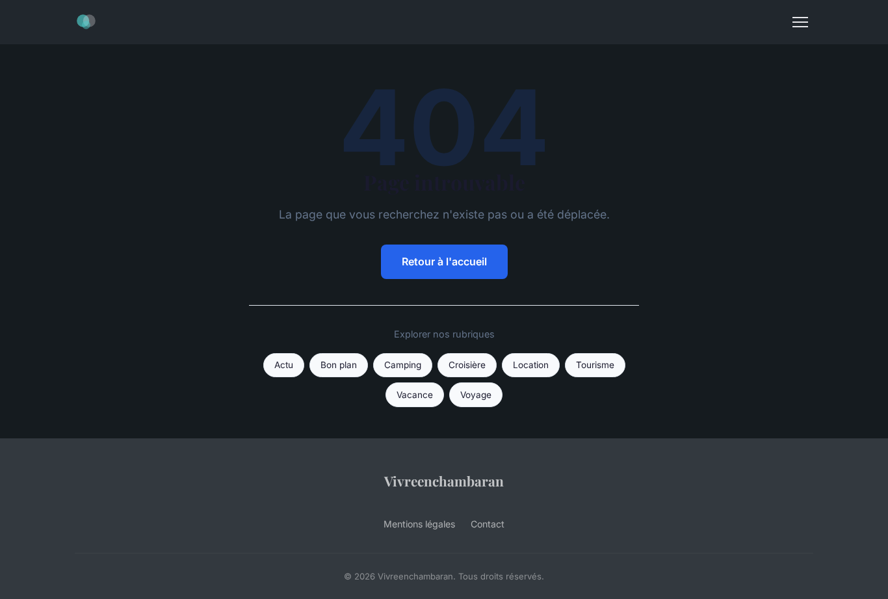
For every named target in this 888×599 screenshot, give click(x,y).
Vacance (415, 395)
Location (531, 365)
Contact (487, 523)
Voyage (475, 395)
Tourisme (595, 365)
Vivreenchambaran (444, 481)
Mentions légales (419, 523)
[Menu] (800, 22)
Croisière (467, 365)
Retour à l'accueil (444, 261)
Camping (402, 365)
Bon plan (338, 365)
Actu (283, 365)
